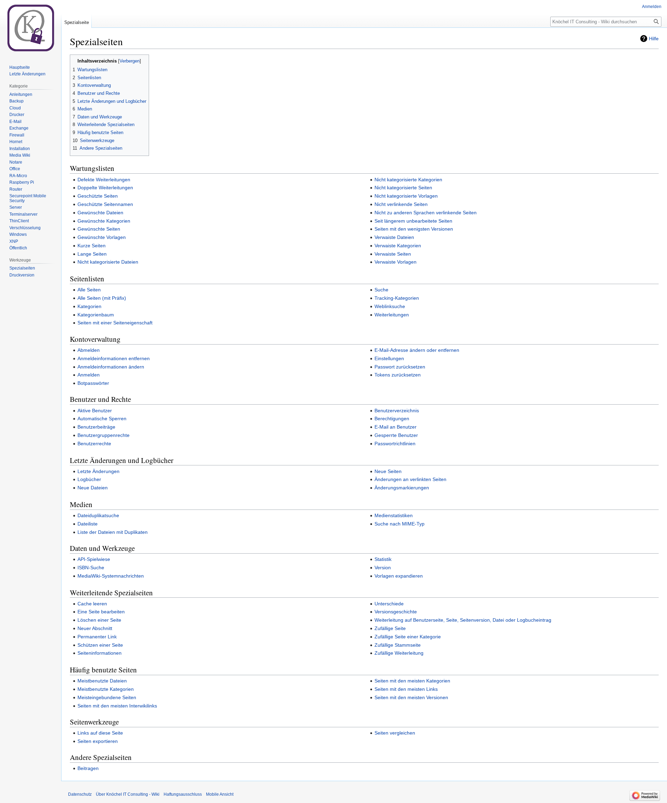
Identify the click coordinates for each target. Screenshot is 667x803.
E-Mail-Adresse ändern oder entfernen (416, 350)
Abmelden (88, 350)
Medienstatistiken (393, 515)
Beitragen (88, 768)
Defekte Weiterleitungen (103, 179)
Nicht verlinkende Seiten (401, 204)
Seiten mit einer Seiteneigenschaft (115, 322)
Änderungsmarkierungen (401, 487)
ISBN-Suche (90, 567)
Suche (381, 289)
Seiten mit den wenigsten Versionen (413, 229)
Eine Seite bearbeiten (101, 611)
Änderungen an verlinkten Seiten (410, 479)
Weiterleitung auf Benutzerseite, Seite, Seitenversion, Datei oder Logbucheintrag (462, 620)
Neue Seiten (388, 471)
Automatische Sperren (101, 418)
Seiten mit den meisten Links (406, 689)
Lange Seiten (92, 254)
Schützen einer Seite (100, 645)
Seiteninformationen (99, 653)
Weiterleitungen (391, 314)
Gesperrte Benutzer (396, 435)
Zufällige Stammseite (397, 645)
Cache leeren (92, 603)
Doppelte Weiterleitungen (105, 187)
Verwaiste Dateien (394, 237)
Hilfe (654, 38)
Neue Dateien (92, 487)
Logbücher (89, 479)
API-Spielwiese (93, 559)
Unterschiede (389, 603)
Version (382, 567)
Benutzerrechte (94, 443)
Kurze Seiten (91, 245)
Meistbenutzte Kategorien (105, 689)
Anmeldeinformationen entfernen (113, 358)
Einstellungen (389, 358)
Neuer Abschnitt (94, 628)
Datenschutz (80, 794)
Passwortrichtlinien (394, 443)
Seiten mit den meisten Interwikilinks (117, 706)
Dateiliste (87, 524)
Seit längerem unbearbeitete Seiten (413, 221)
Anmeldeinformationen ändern (110, 367)
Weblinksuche (389, 306)
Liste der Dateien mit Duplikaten (112, 532)
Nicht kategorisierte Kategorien (408, 179)
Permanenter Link (97, 636)
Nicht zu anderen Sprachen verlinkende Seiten (425, 212)
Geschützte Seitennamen (105, 204)
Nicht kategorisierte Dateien (107, 262)
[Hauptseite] (30, 28)
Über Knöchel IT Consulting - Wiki (127, 794)
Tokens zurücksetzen (397, 375)
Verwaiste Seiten (392, 254)
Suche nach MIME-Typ (399, 524)
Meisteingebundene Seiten (106, 697)
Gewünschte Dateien (100, 212)
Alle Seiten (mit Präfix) (101, 298)
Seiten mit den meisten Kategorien (412, 681)
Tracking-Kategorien (396, 298)
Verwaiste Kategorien (397, 245)
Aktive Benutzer (94, 410)
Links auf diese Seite (100, 733)
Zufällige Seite (390, 628)
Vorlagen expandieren (398, 576)
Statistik (383, 559)
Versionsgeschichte (395, 611)
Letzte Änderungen (98, 471)
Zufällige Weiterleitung (398, 653)
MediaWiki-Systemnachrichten (110, 576)
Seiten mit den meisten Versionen (411, 697)
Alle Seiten (89, 289)
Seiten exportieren (97, 741)
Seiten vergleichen (394, 733)
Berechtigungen (391, 418)
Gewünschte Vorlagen (101, 237)
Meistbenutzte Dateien (102, 681)
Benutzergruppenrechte (103, 435)
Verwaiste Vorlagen (395, 262)
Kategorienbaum (95, 314)
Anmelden (88, 375)
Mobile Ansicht (219, 794)
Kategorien (89, 306)
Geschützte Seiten (97, 196)
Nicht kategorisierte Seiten (403, 187)
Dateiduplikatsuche (98, 515)
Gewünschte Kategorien (103, 221)
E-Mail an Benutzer (395, 427)
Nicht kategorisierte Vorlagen (406, 196)
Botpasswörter (93, 383)
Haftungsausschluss (183, 794)
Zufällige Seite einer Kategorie (407, 636)
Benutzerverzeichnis (396, 410)
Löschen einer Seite (99, 620)
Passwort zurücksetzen (399, 367)
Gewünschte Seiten (98, 229)
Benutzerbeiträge (96, 427)
